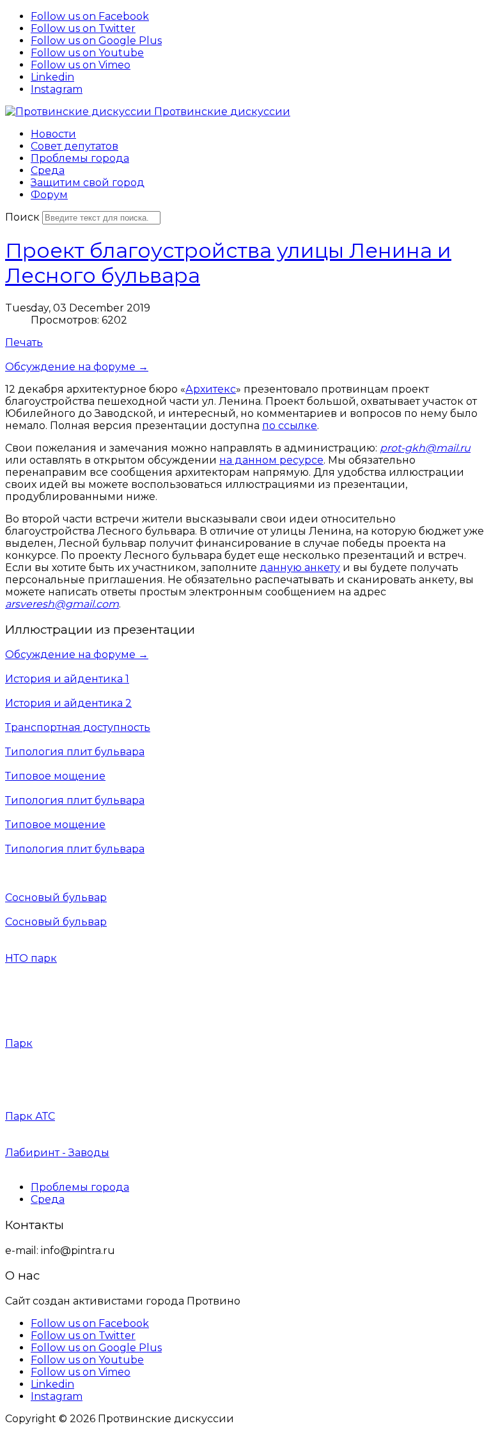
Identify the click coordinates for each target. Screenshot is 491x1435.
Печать (24, 342)
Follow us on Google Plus (96, 41)
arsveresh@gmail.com (62, 604)
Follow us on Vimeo (80, 65)
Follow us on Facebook (90, 16)
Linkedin (52, 77)
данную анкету (300, 567)
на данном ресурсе (271, 460)
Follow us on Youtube (87, 53)
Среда (48, 1199)
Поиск (22, 217)
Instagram (56, 89)
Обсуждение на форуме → (76, 367)
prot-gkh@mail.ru (425, 448)
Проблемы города (80, 1187)
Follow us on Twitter (83, 28)
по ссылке (289, 426)
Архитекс (210, 389)
